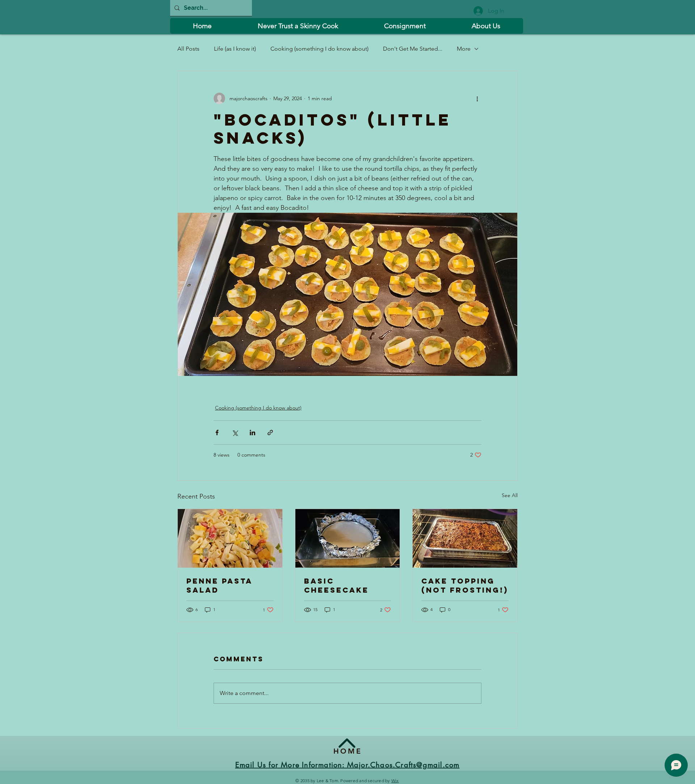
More (464, 48)
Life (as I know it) (235, 48)
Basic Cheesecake (336, 585)
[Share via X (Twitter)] (234, 432)
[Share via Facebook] (217, 432)
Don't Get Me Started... (412, 48)
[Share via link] (270, 432)
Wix (395, 780)
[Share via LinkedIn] (252, 432)
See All (510, 495)
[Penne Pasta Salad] (230, 538)
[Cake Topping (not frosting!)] (465, 538)
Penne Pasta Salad (219, 585)
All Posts (188, 48)
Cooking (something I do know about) (319, 48)
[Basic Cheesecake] (347, 538)
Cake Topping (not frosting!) (464, 585)
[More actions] (477, 98)
